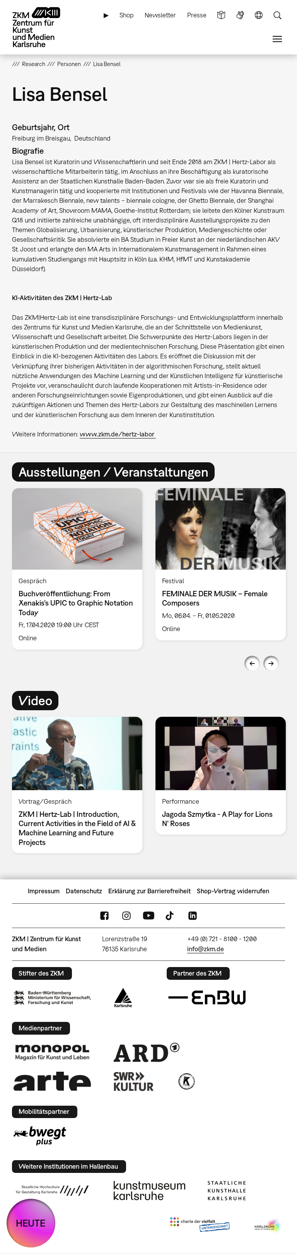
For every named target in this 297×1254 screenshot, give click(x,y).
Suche (277, 15)
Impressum (44, 891)
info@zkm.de (205, 949)
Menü (277, 39)
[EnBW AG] (207, 998)
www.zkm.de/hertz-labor (118, 434)
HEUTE (31, 1223)
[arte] (52, 1081)
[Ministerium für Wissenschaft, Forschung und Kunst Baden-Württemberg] (52, 998)
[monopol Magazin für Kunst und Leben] (52, 1052)
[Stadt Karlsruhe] (123, 997)
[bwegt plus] (40, 1135)
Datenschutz (84, 891)
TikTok (170, 915)
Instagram (126, 915)
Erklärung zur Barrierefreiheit (149, 891)
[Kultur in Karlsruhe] (186, 1081)
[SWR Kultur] (134, 1081)
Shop (126, 15)
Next (271, 663)
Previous (252, 663)
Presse (197, 15)
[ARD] (146, 1052)
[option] (77, 569)
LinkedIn (192, 915)
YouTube (148, 915)
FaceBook (104, 915)
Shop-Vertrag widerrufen (233, 891)
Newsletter (160, 15)
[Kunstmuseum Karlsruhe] (149, 1190)
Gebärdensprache (240, 15)
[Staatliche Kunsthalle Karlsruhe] (227, 1190)
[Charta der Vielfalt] (199, 1226)
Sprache (258, 15)
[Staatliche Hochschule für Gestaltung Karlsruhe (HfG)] (52, 1190)
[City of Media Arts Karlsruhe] (268, 1226)
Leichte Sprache (221, 15)
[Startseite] (43, 27)
